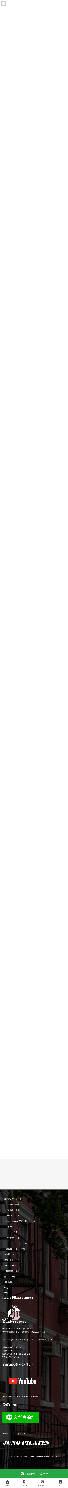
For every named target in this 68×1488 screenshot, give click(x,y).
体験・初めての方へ (12, 1260)
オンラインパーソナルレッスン (19, 1243)
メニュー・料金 (11, 1232)
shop (6, 1293)
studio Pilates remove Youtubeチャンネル (20, 1396)
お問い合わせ (42, 1485)
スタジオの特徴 (12, 1204)
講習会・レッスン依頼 (15, 1249)
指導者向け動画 (12, 1271)
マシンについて (12, 1215)
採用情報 (8, 1282)
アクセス (10, 1227)
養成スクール (10, 1265)
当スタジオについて (12, 1199)
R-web (56, 1457)
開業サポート (10, 1277)
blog (6, 1287)
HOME (7, 1485)
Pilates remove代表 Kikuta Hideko (22, 1221)
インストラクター (13, 1210)
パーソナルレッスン (14, 1238)
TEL (60, 1485)
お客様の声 (9, 1254)
